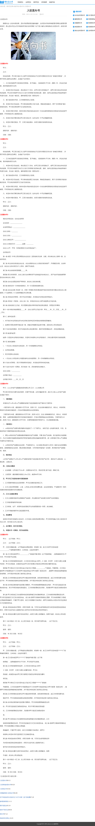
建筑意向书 (78, 19)
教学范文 (36, 2)
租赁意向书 (78, 26)
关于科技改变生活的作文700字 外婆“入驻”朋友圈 (15, 797)
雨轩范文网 (9, 6)
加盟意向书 (78, 23)
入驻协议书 (3, 789)
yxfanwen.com (50, 824)
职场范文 (20, 2)
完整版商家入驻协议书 (7, 793)
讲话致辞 (44, 2)
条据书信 (52, 2)
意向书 (22, 6)
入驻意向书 (3, 780)
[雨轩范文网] (6, 2)
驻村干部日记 (4, 810)
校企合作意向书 (80, 30)
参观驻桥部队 (4, 801)
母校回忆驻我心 (5, 818)
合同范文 (28, 2)
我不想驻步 (3, 805)
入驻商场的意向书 (5, 784)
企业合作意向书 (80, 15)
